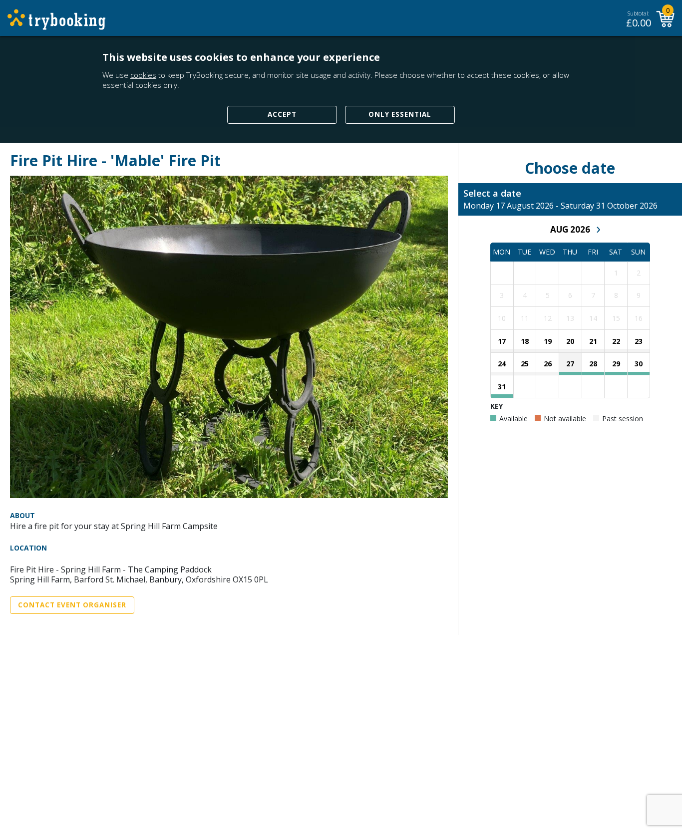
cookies (143, 75)
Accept (282, 114)
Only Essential (399, 114)
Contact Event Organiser (72, 604)
